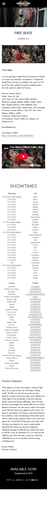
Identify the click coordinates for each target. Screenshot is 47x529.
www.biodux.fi (35, 327)
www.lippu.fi (35, 286)
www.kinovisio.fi (35, 352)
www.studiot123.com (35, 317)
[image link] (23, 3)
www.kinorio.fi (35, 355)
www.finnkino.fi (35, 289)
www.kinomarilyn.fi (35, 337)
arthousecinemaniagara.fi (35, 357)
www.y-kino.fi (35, 322)
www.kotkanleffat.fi (35, 324)
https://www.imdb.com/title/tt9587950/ (18, 135)
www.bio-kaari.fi (35, 291)
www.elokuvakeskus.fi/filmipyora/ (35, 295)
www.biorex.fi (35, 301)
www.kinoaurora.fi (35, 314)
